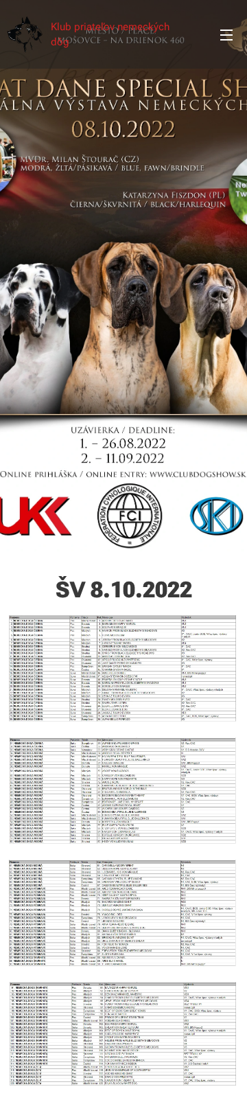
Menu (226, 34)
